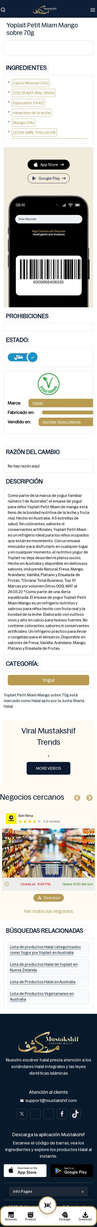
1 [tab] (48, 756)
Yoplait (37, 403)
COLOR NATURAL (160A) (33, 93)
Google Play (49, 178)
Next (88, 796)
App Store (49, 164)
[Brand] (47, 10)
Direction (52, 898)
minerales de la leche (32, 113)
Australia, (49, 422)
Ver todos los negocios (48, 911)
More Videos (48, 768)
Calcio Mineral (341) (30, 83)
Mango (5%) (23, 123)
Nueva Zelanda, (69, 422)
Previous (76, 796)
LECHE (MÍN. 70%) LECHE (34, 132)
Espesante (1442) (28, 103)
